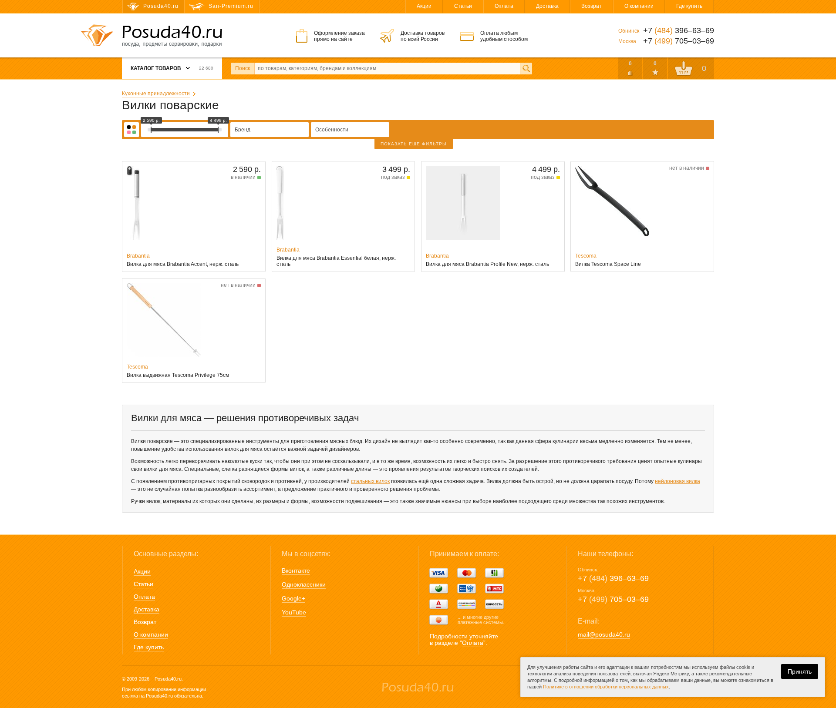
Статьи (463, 6)
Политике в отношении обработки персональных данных (606, 686)
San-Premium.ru (231, 6)
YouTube (294, 612)
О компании (639, 6)
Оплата (504, 6)
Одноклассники (304, 584)
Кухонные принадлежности (156, 94)
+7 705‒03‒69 (613, 599)
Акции (424, 6)
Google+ (293, 598)
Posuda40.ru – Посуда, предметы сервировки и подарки (172, 36)
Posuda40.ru (159, 695)
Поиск (242, 68)
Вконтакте (296, 570)
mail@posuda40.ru (604, 634)
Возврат (591, 6)
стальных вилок (370, 481)
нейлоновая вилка (677, 481)
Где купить (689, 6)
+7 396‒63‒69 (613, 578)
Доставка (547, 6)
